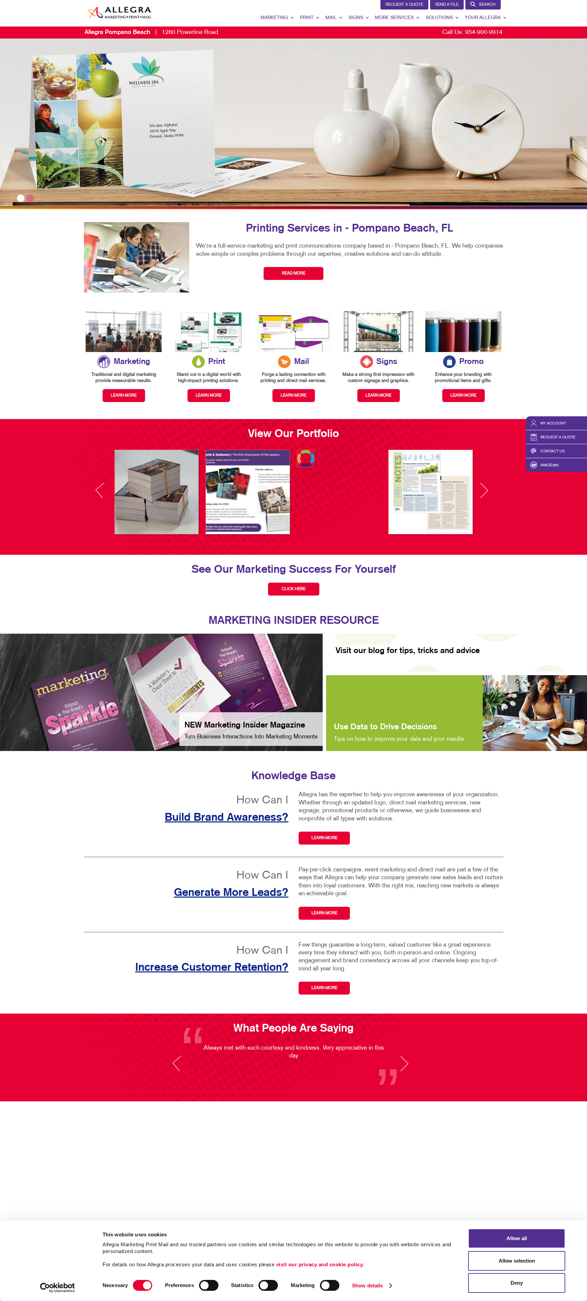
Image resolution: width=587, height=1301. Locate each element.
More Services (394, 18)
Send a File (447, 5)
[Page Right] (483, 494)
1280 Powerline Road (151, 32)
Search (487, 5)
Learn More (324, 838)
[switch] (208, 1285)
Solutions (439, 18)
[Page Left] (105, 494)
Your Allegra (483, 18)
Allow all (516, 1238)
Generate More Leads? (231, 893)
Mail (331, 18)
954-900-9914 (483, 32)
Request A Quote (404, 5)
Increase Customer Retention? (211, 967)
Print (307, 18)
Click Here (293, 589)
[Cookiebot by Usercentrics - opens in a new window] (57, 1288)
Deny (517, 1283)
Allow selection (517, 1261)
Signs (356, 18)
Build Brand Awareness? (226, 817)
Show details (367, 1285)
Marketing (274, 18)
